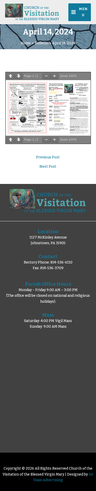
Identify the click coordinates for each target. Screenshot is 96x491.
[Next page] (19, 76)
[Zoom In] (54, 76)
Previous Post (48, 157)
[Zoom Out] (46, 76)
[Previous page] (10, 76)
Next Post (47, 166)
